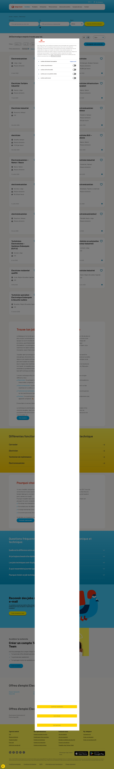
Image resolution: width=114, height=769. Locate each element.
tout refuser (57, 716)
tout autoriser (57, 725)
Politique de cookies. (55, 56)
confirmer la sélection (57, 706)
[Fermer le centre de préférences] (3, 766)
